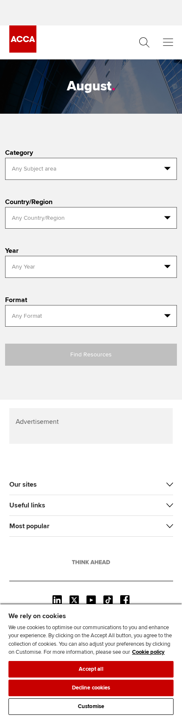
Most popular (29, 526)
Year (12, 250)
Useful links (27, 505)
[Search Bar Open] (144, 42)
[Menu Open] (168, 42)
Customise (91, 706)
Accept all (91, 669)
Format (16, 300)
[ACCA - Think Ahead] (22, 50)
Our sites (23, 484)
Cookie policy (148, 652)
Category (19, 152)
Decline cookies (91, 687)
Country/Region (28, 202)
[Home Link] (91, 562)
